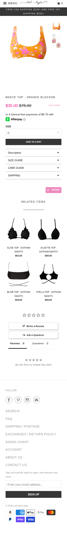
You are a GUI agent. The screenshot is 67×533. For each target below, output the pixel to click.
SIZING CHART (17, 442)
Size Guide (54, 105)
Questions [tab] (38, 343)
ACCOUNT (14, 449)
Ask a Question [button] (35, 335)
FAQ (9, 418)
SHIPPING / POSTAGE (23, 426)
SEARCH (13, 411)
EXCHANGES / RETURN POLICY (31, 434)
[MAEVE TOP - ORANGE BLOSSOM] (27, 43)
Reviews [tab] (15, 343)
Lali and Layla (21, 505)
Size (8, 126)
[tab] (33, 152)
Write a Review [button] (35, 326)
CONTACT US (16, 465)
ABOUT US (14, 457)
